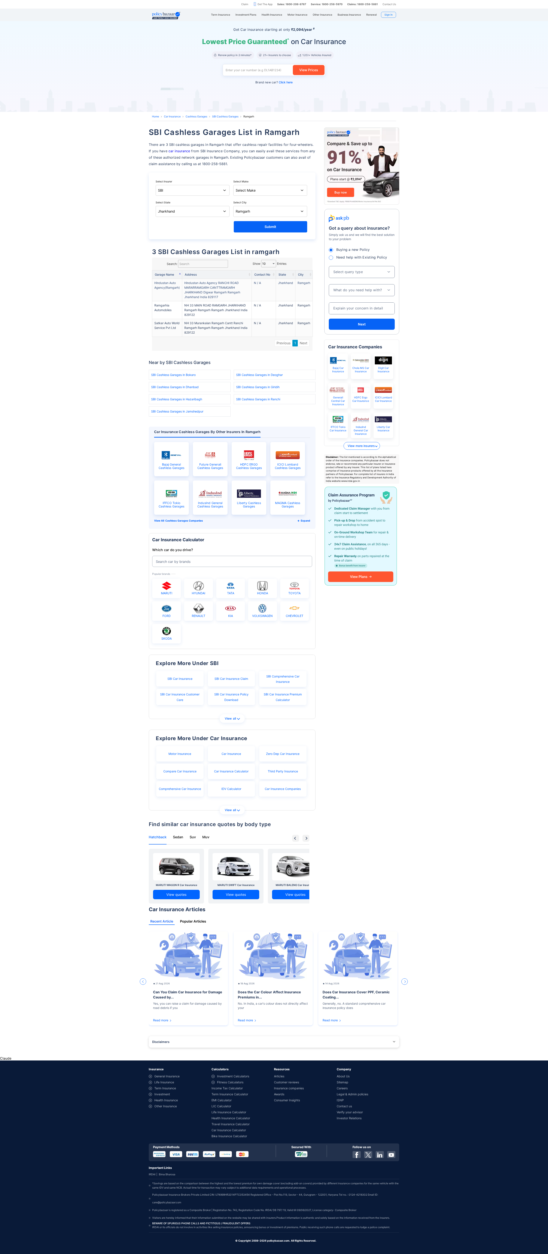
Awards (279, 1094)
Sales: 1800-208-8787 (291, 4)
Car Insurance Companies (283, 789)
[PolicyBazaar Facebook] (357, 1154)
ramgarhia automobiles (162, 307)
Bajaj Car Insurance (338, 369)
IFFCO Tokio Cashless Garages (172, 504)
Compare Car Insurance (180, 771)
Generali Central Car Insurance (338, 401)
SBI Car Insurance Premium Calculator (283, 696)
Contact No (262, 274)
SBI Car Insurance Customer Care (180, 696)
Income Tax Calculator (227, 1088)
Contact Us (389, 4)
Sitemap (342, 1082)
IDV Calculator (231, 789)
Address (191, 274)
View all (230, 718)
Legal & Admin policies (352, 1094)
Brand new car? (274, 82)
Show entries (269, 263)
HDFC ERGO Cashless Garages (249, 466)
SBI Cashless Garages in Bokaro (173, 375)
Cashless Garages (196, 116)
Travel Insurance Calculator (230, 1124)
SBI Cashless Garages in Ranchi (258, 399)
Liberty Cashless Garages (249, 504)
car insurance (179, 151)
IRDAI (152, 1174)
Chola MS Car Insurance (360, 369)
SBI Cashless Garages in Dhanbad (175, 387)
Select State (163, 202)
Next (303, 343)
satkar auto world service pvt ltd (167, 325)
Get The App (265, 4)
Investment (162, 1094)
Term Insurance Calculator (229, 1094)
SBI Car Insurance (179, 678)
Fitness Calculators (230, 1082)
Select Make (241, 181)
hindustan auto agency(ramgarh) (167, 285)
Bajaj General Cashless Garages (172, 466)
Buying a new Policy (353, 249)
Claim (244, 4)
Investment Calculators (233, 1076)
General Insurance (167, 1076)
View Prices (308, 70)
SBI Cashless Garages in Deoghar (259, 375)
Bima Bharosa (167, 1174)
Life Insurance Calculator (228, 1112)
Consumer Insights (287, 1100)
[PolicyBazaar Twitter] (368, 1154)
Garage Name (164, 274)
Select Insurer (164, 181)
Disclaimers (161, 1042)
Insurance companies (289, 1088)
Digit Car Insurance (383, 369)
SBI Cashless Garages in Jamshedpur (177, 411)
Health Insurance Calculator (230, 1118)
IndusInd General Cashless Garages (210, 504)
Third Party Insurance (283, 771)
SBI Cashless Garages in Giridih (258, 387)
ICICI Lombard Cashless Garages (288, 466)
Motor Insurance (179, 754)
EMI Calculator (221, 1100)
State (282, 274)
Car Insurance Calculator (231, 771)
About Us (343, 1076)
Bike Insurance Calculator (229, 1136)
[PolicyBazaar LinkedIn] (380, 1154)
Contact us (344, 1106)
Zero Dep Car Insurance (282, 754)
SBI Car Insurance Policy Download (231, 696)
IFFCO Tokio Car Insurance (338, 428)
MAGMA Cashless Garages (287, 504)
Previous (283, 343)
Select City (240, 202)
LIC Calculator (221, 1106)
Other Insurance (165, 1106)
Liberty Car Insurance (383, 428)
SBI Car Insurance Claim (231, 678)
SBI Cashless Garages (225, 116)
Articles (279, 1076)
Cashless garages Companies (184, 520)
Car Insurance (172, 116)
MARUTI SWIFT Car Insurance (236, 885)
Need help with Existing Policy (361, 257)
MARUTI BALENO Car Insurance (295, 885)
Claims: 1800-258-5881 (362, 4)
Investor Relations (349, 1118)
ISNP (340, 1100)
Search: (172, 264)
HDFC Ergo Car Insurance (360, 399)
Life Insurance (164, 1082)
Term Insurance (165, 1088)
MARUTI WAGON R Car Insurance (176, 885)
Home (155, 116)
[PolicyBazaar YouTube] (391, 1154)
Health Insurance (166, 1100)
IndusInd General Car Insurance (361, 430)
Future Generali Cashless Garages (210, 466)
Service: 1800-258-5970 (326, 4)
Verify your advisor (350, 1112)
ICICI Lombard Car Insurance (383, 399)
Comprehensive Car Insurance (180, 789)
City (301, 274)
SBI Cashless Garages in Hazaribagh (176, 399)
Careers (342, 1088)
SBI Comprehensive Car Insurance (282, 678)
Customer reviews (286, 1082)
